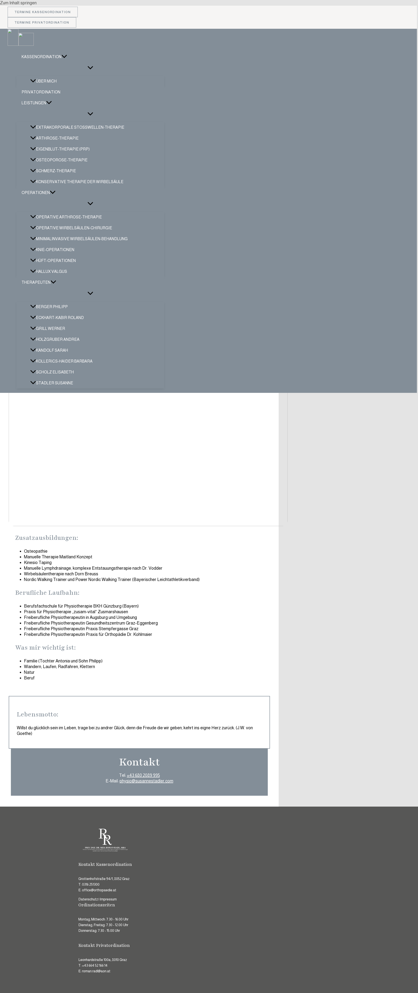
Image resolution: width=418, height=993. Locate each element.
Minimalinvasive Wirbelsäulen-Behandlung (82, 239)
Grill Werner (50, 328)
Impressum (108, 899)
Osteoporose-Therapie (62, 160)
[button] (43, 12)
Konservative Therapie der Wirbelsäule (79, 182)
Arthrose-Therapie (57, 138)
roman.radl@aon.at (96, 971)
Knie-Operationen (55, 250)
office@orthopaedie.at (99, 890)
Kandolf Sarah (52, 350)
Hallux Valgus (51, 271)
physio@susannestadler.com (146, 781)
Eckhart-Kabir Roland (60, 318)
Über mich (46, 81)
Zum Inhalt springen (18, 2)
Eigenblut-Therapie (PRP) (63, 149)
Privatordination (41, 92)
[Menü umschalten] (90, 68)
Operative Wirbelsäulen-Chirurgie (74, 228)
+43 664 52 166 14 (95, 965)
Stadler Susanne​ (54, 383)
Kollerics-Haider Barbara (64, 361)
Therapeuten (36, 282)
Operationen (36, 193)
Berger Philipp (52, 307)
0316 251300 (90, 884)
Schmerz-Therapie (56, 171)
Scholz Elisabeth (55, 372)
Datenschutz (88, 899)
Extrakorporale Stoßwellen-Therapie (80, 127)
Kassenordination (41, 57)
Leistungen (34, 103)
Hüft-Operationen (56, 260)
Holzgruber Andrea (57, 339)
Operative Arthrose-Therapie (69, 217)
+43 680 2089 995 (143, 775)
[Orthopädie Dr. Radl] (13, 44)
